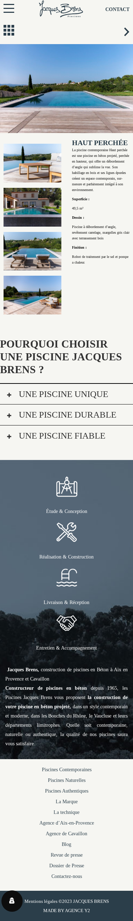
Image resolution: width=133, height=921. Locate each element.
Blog (66, 844)
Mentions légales (40, 901)
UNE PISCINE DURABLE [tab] (66, 414)
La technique (66, 812)
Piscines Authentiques (66, 791)
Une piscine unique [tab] (62, 394)
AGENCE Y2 (77, 910)
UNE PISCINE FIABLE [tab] (61, 435)
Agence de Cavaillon (66, 833)
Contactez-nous (66, 876)
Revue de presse (67, 855)
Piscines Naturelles (66, 780)
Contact (117, 9)
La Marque (67, 801)
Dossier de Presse (66, 865)
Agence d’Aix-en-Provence (66, 823)
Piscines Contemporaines (67, 769)
